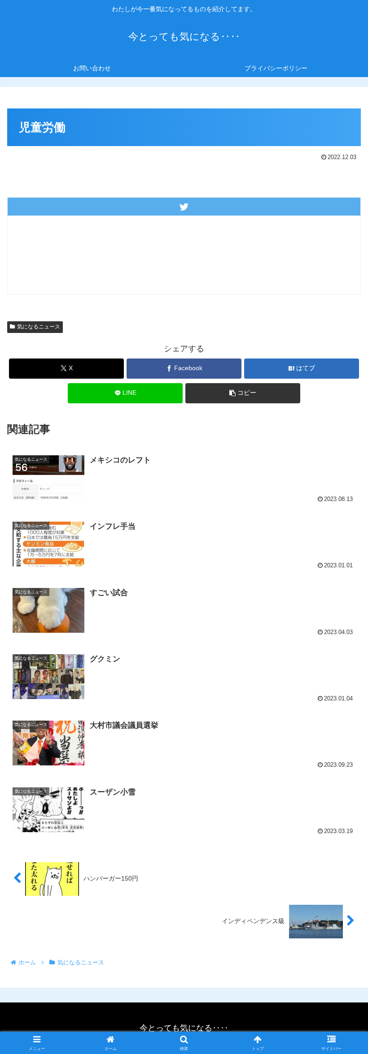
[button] (242, 393)
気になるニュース (38, 327)
